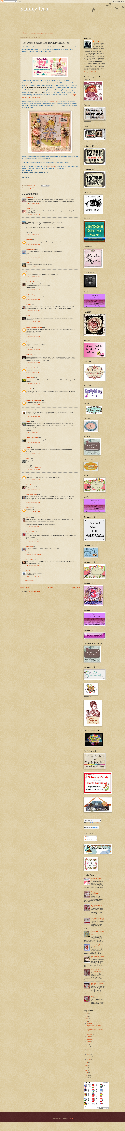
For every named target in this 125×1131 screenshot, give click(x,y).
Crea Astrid (29, 546)
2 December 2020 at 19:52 (33, 276)
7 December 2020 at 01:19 (33, 469)
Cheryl (28, 458)
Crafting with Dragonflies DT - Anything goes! (97, 970)
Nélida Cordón (30, 249)
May (88, 1049)
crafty (28, 475)
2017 (86, 1067)
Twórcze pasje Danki (32, 437)
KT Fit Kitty (29, 355)
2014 (86, 1075)
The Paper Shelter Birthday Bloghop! (96, 879)
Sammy (97, 41)
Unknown (29, 239)
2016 (86, 1070)
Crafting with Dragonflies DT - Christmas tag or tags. (97, 933)
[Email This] (42, 186)
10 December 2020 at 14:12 (33, 526)
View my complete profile (90, 72)
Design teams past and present (42, 33)
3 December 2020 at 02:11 (33, 336)
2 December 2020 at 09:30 (33, 203)
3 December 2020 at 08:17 (33, 362)
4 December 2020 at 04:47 (33, 404)
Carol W (28, 389)
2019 (86, 1062)
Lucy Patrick (29, 559)
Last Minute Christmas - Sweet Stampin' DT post (97, 919)
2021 (86, 1019)
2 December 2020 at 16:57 (33, 266)
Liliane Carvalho (31, 368)
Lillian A (28, 304)
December (90, 1023)
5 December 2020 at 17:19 (33, 442)
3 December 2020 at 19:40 (33, 383)
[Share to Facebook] (47, 186)
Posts (87, 836)
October (89, 1036)
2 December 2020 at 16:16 (33, 244)
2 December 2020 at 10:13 (33, 214)
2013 (86, 1077)
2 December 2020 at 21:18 (33, 299)
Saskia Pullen (30, 220)
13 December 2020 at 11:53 (33, 554)
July (88, 1044)
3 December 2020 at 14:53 (33, 372)
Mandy (28, 517)
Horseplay (29, 507)
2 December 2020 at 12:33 (33, 234)
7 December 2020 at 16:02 (33, 489)
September (90, 1039)
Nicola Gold (29, 484)
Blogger (71, 1118)
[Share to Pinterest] (49, 186)
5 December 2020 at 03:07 (33, 432)
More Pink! (94, 996)
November (90, 1034)
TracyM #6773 (30, 532)
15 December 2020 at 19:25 (33, 577)
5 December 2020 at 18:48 (33, 453)
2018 (86, 1065)
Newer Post (24, 588)
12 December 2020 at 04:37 (33, 541)
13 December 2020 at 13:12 (33, 565)
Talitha (28, 272)
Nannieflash (29, 197)
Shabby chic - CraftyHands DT (95, 892)
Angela (28, 208)
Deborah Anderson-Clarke (33, 400)
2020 (86, 1021)
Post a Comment (29, 580)
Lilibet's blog (51, 166)
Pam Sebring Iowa (31, 494)
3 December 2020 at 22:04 (33, 395)
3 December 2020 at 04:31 (33, 349)
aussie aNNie (30, 410)
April (88, 1051)
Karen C (28, 421)
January (89, 1059)
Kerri (27, 262)
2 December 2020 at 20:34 (33, 289)
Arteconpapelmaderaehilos (34, 327)
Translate (96, 822)
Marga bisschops (31, 281)
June (88, 1046)
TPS (33, 188)
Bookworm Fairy (53, 101)
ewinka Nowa (30, 377)
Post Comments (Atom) (34, 591)
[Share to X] (45, 186)
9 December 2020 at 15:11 (33, 512)
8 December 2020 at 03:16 (33, 502)
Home (25, 33)
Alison (28, 447)
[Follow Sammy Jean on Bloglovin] (91, 828)
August (89, 1041)
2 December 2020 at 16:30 (33, 257)
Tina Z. (28, 571)
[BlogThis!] (43, 186)
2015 (86, 1072)
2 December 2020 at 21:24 (33, 310)
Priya (27, 342)
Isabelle (27, 85)
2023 (86, 1013)
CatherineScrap (30, 294)
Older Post (76, 588)
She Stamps (37, 467)
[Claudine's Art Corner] (94, 746)
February (89, 1056)
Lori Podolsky (30, 316)
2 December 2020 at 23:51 (33, 322)
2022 (86, 1016)
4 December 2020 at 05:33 (33, 416)
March (89, 1054)
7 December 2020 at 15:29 (33, 479)
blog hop (29, 188)
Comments (89, 839)
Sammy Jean (34, 8)
